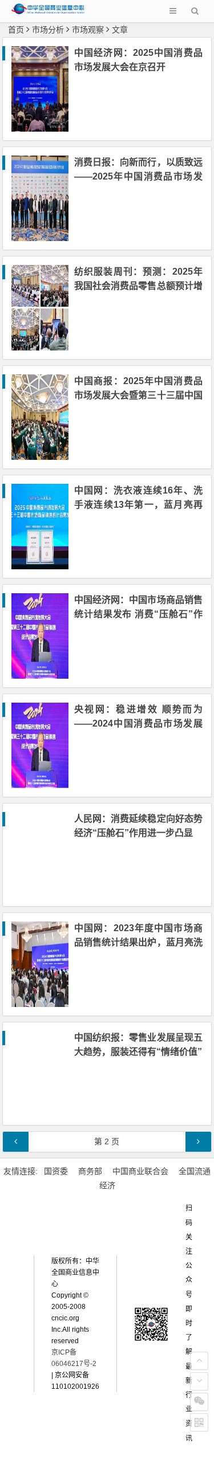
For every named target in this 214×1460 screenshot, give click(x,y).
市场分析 (48, 29)
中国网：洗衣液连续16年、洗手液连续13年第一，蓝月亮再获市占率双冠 (138, 505)
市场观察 (88, 29)
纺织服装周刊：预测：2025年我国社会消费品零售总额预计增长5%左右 (138, 286)
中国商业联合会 (140, 1171)
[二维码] (199, 1422)
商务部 (90, 1171)
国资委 (56, 1171)
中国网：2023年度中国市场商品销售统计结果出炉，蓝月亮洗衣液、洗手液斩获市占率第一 (138, 942)
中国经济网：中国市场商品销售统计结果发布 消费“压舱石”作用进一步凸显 (138, 614)
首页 (16, 29)
